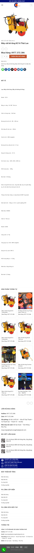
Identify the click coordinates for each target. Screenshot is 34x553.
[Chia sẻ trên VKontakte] (18, 69)
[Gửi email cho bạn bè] (12, 69)
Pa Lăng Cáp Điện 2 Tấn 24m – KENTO (24, 392)
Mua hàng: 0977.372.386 (13, 52)
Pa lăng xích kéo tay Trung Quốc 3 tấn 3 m (25, 311)
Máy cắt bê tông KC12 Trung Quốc (7, 338)
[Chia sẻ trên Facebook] (5, 69)
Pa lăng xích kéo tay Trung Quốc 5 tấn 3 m (8, 365)
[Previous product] (31, 403)
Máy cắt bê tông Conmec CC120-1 (24, 365)
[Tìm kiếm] (31, 5)
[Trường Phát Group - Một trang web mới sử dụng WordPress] (17, 5)
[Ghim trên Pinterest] (15, 69)
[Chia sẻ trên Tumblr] (24, 69)
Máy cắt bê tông (11, 63)
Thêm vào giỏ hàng (18, 56)
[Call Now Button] (4, 550)
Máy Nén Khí (4, 479)
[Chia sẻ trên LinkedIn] (21, 69)
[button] (2, 5)
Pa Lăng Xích (4, 482)
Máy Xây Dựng (4, 476)
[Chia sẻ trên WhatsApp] (2, 69)
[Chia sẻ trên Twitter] (9, 69)
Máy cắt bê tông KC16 (8, 40)
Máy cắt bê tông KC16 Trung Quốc (7, 311)
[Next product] (28, 403)
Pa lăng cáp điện (5, 485)
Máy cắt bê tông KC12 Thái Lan (7, 392)
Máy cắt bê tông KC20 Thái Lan (24, 338)
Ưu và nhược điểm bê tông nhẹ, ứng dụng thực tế (19, 440)
